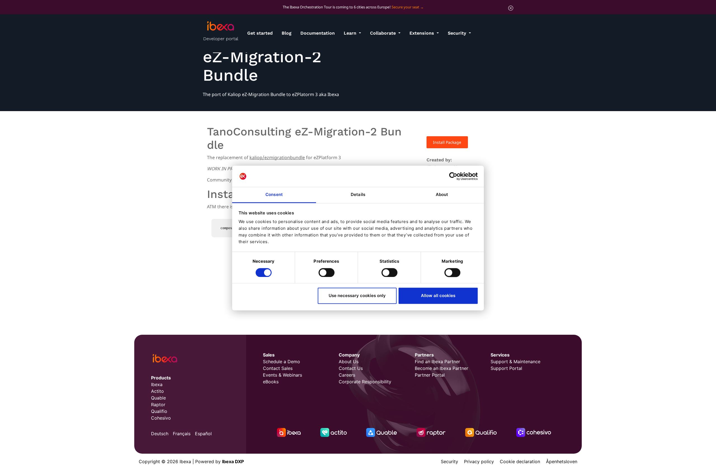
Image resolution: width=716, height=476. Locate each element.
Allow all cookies (438, 295)
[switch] (327, 272)
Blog (286, 33)
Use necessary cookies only (357, 295)
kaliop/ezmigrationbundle (277, 157)
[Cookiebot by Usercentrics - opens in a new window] (453, 176)
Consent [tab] (274, 194)
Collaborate (383, 33)
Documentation (317, 33)
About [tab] (442, 194)
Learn (351, 33)
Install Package (447, 142)
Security (458, 33)
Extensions (422, 33)
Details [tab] (358, 194)
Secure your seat (405, 6)
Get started (260, 33)
